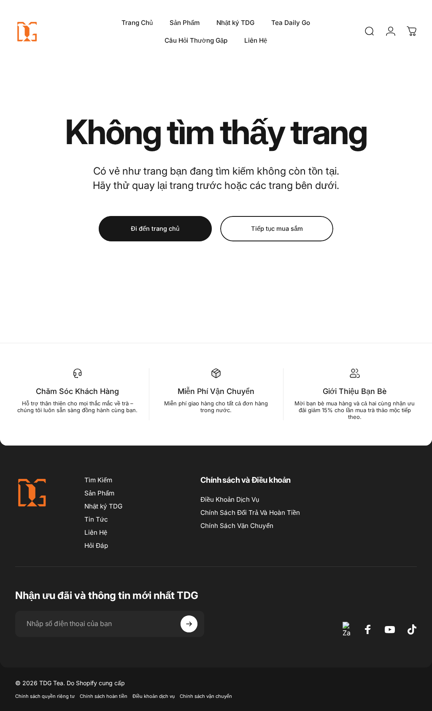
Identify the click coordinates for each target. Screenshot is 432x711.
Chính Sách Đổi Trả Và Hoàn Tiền (250, 513)
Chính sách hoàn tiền (103, 696)
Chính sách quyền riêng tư (45, 696)
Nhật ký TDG (103, 506)
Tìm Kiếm (98, 480)
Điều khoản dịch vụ (153, 696)
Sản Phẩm (99, 493)
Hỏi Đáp (96, 545)
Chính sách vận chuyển (206, 696)
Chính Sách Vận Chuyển (236, 526)
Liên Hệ (95, 532)
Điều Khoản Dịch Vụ (229, 499)
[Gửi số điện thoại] (189, 623)
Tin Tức (96, 519)
